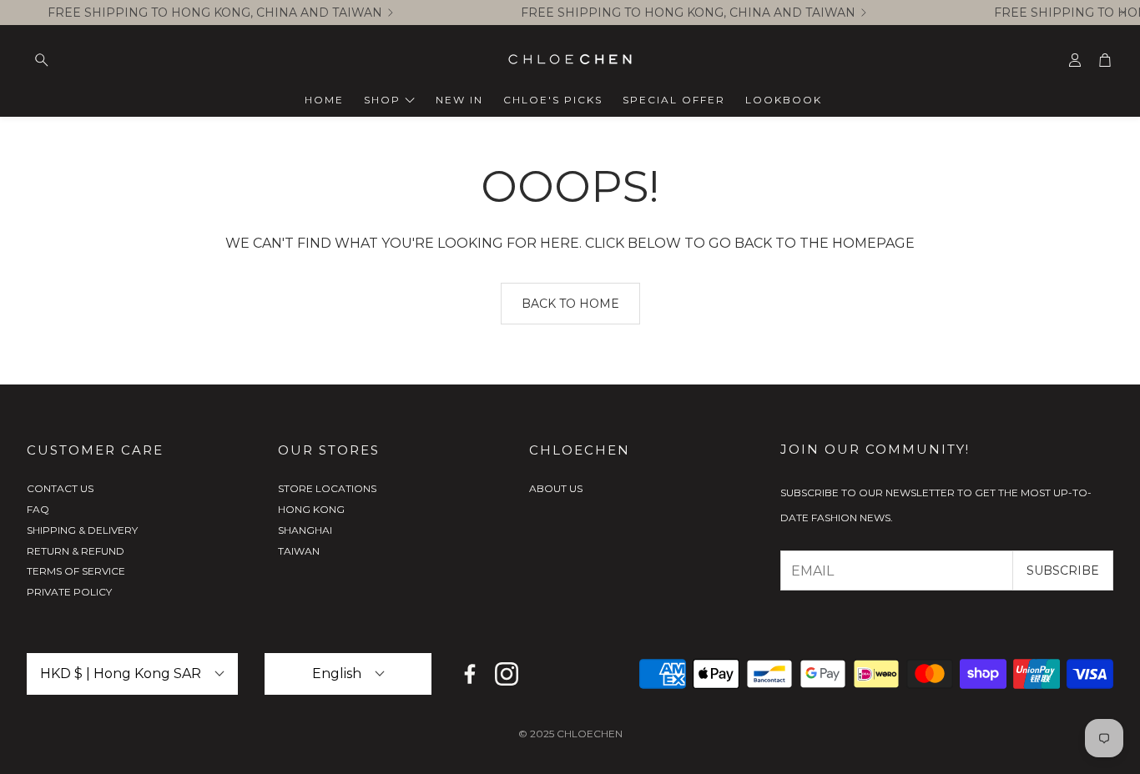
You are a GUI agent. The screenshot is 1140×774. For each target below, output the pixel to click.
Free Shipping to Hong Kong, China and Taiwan (215, 12)
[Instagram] (506, 674)
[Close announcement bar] (1123, 12)
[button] (132, 60)
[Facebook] (470, 674)
